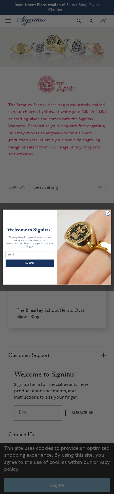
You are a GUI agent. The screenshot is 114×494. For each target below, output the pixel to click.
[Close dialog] (107, 213)
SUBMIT (29, 263)
